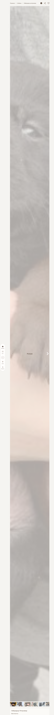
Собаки (19, 3)
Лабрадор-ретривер (30, 3)
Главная (12, 3)
